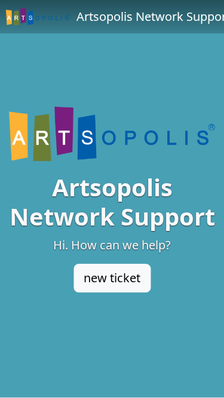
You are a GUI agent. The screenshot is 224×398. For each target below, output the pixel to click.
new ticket (112, 278)
